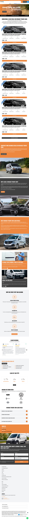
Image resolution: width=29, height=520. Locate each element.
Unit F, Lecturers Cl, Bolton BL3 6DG (7, 431)
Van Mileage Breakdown (5, 468)
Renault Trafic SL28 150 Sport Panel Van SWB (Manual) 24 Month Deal (14, 107)
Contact (3, 469)
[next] (28, 16)
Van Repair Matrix (4, 466)
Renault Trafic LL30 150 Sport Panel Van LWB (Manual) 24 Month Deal (14, 52)
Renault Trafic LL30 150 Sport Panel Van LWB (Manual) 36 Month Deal (14, 71)
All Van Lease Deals (4, 504)
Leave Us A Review (4, 478)
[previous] (1, 16)
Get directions (3, 496)
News (2, 481)
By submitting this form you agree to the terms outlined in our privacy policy (8, 461)
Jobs (2, 472)
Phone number (2, 456)
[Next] (15, 385)
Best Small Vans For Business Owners (6, 476)
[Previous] (13, 385)
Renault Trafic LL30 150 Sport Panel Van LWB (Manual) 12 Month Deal (14, 34)
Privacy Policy (3, 490)
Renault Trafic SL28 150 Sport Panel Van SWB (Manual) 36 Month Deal (14, 126)
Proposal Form (3, 488)
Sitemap (3, 491)
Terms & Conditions (4, 484)
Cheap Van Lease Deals (5, 479)
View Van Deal (14, 42)
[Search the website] (22, 2)
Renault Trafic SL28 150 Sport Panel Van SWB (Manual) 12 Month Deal (14, 89)
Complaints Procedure (4, 487)
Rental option (16, 456)
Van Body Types (4, 475)
